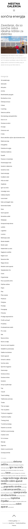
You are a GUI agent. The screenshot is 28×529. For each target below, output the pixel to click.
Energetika (4, 145)
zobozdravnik (11, 507)
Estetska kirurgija (6, 148)
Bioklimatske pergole (7, 94)
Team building (5, 395)
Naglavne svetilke (6, 252)
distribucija (10, 464)
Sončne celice (5, 363)
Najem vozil (4, 256)
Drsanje (3, 127)
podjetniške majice (18, 484)
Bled (12, 462)
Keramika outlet (5, 216)
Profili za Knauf (5, 320)
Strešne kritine (5, 377)
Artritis (3, 91)
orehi (3, 483)
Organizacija (4, 277)
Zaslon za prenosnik (7, 449)
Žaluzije (3, 442)
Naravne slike (5, 259)
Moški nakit (4, 245)
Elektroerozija (5, 141)
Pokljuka (3, 302)
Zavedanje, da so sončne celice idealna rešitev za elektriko (12, 29)
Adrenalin (3, 84)
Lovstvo (3, 234)
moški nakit (18, 475)
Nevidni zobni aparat (7, 266)
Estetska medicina (6, 152)
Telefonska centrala (7, 399)
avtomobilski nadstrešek (6, 462)
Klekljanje (3, 220)
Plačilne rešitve (5, 284)
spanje (17, 492)
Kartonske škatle (6, 205)
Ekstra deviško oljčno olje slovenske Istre (13, 137)
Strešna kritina (5, 374)
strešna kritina (8, 495)
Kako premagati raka (7, 202)
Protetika (3, 324)
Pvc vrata (3, 331)
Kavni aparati (5, 213)
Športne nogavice (6, 367)
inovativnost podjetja (12, 470)
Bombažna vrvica (6, 98)
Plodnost (3, 299)
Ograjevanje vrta (6, 270)
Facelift (3, 155)
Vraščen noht (5, 435)
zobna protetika (12, 504)
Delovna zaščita (5, 112)
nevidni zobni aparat (11, 480)
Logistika (3, 230)
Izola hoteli (4, 198)
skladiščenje (23, 489)
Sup (2, 388)
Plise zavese (4, 295)
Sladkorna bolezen (6, 352)
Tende (3, 402)
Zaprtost (3, 445)
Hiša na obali (4, 180)
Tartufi (3, 392)
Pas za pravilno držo (7, 281)
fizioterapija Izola (16, 464)
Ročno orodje (5, 341)
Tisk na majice (5, 406)
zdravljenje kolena (4, 504)
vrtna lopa (18, 501)
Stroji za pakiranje (6, 384)
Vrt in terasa (4, 438)
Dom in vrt (4, 119)
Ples (2, 291)
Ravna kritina (5, 338)
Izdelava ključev (5, 195)
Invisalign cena (5, 191)
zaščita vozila (23, 501)
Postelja (3, 306)
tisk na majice (7, 498)
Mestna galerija (13, 521)
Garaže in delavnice (6, 166)
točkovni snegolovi (12, 501)
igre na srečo (16, 467)
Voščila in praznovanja (7, 431)
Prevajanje (4, 309)
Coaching (3, 109)
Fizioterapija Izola (6, 162)
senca (10, 489)
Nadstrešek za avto (6, 248)
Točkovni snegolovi (6, 413)
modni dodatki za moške (10, 475)
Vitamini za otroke (6, 427)
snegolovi (11, 492)
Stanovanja (4, 370)
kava (8, 472)
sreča (24, 492)
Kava (2, 209)
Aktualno (3, 87)
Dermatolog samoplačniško (9, 116)
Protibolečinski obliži (7, 327)
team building (19, 495)
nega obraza (20, 478)
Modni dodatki (5, 241)
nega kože (8, 478)
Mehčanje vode (5, 238)
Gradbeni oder (5, 177)
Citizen (3, 105)
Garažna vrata (5, 170)
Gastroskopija (5, 173)
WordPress (11, 523)
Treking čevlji (5, 420)
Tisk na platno (5, 410)
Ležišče (3, 227)
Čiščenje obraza (5, 102)
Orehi (2, 273)
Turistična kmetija (6, 424)
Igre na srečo (5, 188)
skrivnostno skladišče (5, 492)
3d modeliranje (5, 80)
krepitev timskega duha (15, 473)
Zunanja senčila (5, 452)
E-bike (3, 134)
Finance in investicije (7, 159)
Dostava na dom (5, 123)
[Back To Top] (14, 516)
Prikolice (3, 313)
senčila (17, 489)
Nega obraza (4, 263)
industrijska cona (4, 470)
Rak (2, 334)
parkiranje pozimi (10, 484)
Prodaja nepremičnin (7, 316)
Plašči (2, 288)
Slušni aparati (5, 356)
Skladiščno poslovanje (7, 349)
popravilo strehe (12, 486)
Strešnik (3, 381)
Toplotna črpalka (6, 417)
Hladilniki (3, 184)
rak (5, 489)
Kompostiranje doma (7, 223)
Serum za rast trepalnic (7, 345)
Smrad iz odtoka (5, 359)
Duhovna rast (5, 130)
